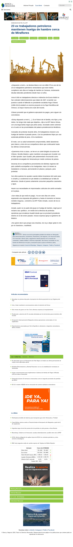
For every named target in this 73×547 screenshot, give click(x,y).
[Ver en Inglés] (69, 1)
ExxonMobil (33, 38)
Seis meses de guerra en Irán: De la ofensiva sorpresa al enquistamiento (32, 309)
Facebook (57, 245)
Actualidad (15, 38)
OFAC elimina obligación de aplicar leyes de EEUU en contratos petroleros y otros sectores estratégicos (35, 438)
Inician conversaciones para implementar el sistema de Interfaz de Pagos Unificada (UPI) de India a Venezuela (35, 373)
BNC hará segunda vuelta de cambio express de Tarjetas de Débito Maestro (33, 443)
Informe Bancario (16, 492)
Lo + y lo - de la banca (17, 497)
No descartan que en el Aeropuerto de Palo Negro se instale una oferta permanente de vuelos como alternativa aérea (36, 361)
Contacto (46, 5)
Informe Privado (28, 5)
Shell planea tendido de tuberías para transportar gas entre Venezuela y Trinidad (35, 418)
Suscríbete (38, 5)
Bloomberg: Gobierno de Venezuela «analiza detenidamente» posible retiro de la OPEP (36, 432)
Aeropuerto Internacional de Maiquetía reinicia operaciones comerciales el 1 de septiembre (34, 320)
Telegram (39, 245)
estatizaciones (24, 38)
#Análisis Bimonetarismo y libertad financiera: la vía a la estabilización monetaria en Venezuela (35, 367)
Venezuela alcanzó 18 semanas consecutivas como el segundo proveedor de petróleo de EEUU (36, 379)
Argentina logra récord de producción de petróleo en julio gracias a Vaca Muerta (34, 428)
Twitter (51, 245)
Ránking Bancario (16, 488)
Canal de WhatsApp (30, 245)
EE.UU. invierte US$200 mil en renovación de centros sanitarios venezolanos (33, 384)
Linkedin (32, 530)
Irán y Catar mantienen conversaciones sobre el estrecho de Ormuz (31, 305)
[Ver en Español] (71, 1)
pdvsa (50, 38)
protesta (56, 38)
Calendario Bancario (17, 501)
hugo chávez (42, 38)
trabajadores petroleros (18, 41)
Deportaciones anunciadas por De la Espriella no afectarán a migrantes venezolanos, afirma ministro (36, 326)
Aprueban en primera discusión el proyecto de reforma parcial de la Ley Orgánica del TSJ (36, 299)
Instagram (45, 245)
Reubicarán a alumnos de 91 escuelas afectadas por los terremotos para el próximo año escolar (37, 314)
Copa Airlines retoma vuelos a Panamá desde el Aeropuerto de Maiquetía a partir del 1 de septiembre (36, 423)
